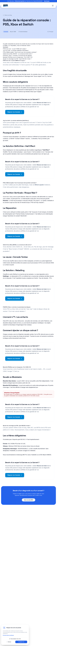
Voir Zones (46, 1)
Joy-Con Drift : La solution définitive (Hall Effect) (15, 50)
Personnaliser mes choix (16, 638)
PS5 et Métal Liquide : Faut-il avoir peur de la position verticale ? (20, 52)
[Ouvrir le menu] (52, 5)
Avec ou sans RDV (28, 499)
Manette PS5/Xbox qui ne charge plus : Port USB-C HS (17, 57)
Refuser (9, 641)
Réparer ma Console (13, 112)
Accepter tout (21, 641)
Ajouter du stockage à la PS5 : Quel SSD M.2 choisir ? (17, 59)
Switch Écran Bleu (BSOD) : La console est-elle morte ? (17, 54)
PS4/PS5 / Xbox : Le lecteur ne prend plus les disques (17, 55)
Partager (51, 31)
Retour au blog (8, 15)
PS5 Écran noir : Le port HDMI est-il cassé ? (14, 49)
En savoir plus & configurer (8, 635)
